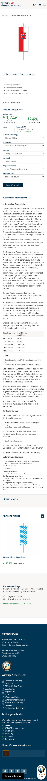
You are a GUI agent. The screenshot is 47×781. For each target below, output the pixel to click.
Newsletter (9, 705)
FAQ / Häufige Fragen (14, 686)
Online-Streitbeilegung (15, 708)
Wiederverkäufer (12, 697)
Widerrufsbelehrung (14, 702)
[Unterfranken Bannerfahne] (23, 42)
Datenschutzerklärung (15, 699)
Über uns (9, 683)
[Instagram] (17, 771)
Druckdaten (10, 689)
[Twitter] (5, 771)
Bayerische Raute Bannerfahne (14, 557)
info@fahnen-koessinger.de (16, 645)
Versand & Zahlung (13, 680)
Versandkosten (10, 122)
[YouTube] (24, 771)
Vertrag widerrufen (13, 776)
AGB (7, 694)
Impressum (10, 691)
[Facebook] (11, 771)
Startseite (4, 15)
